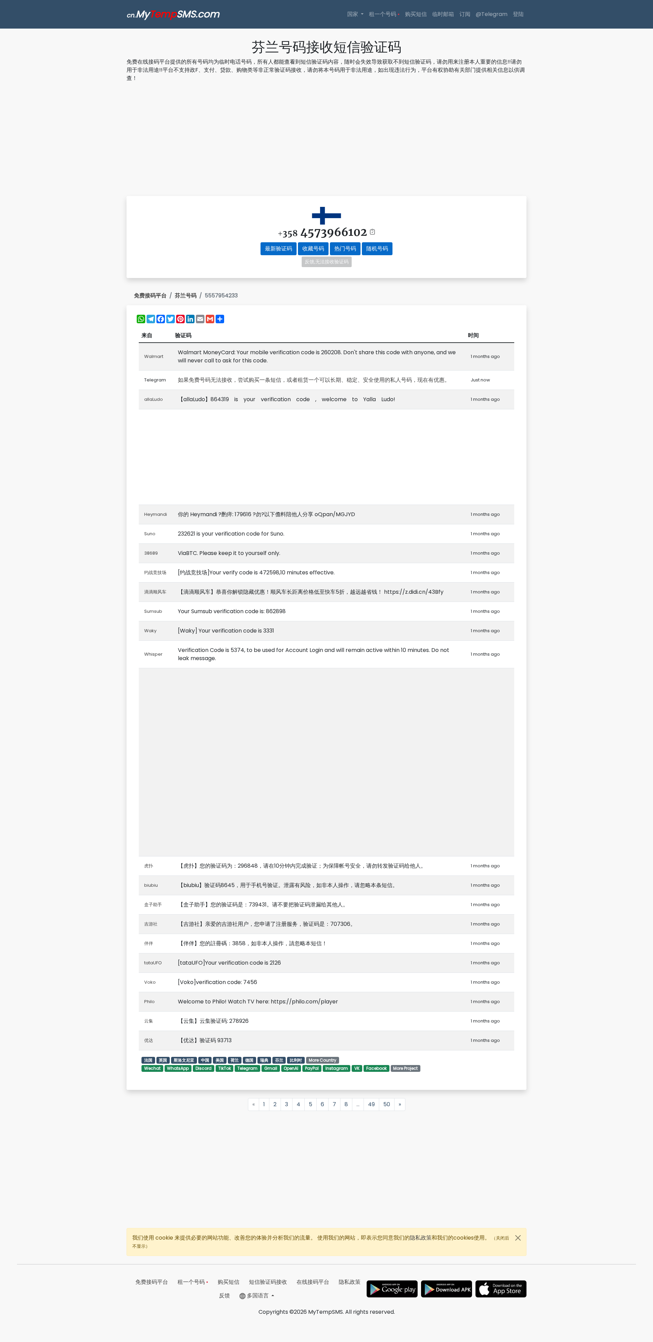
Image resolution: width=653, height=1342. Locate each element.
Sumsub (153, 611)
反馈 (224, 1295)
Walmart (153, 356)
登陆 (518, 14)
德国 (249, 1060)
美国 (220, 1060)
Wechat (152, 1068)
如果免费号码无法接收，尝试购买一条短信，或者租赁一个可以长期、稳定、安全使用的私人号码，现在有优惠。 (314, 380)
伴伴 (148, 943)
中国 (205, 1060)
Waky (150, 630)
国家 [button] (353, 14)
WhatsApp (178, 1068)
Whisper (153, 654)
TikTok (224, 1068)
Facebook (376, 1068)
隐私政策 (421, 1238)
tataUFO (153, 963)
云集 (148, 1021)
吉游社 (150, 924)
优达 (148, 1040)
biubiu (151, 885)
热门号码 (345, 248)
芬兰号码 (186, 295)
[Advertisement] (326, 140)
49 (371, 1104)
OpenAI (291, 1068)
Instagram (336, 1068)
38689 (151, 553)
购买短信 (416, 14)
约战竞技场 (155, 572)
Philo (149, 1001)
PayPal (312, 1068)
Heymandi (155, 514)
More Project (405, 1068)
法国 (148, 1060)
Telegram (247, 1068)
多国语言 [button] (258, 1295)
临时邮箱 (443, 14)
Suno (149, 533)
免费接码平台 (150, 295)
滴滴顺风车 (155, 592)
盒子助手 (153, 904)
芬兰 (279, 1060)
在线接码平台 (313, 1282)
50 (386, 1104)
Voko (150, 982)
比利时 (296, 1060)
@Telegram (491, 14)
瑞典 (264, 1060)
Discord (204, 1068)
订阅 (464, 14)
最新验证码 (278, 248)
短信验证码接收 (268, 1282)
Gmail (270, 1068)
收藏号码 (313, 248)
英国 (163, 1060)
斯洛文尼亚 (184, 1060)
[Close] (518, 1237)
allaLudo (153, 399)
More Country (322, 1060)
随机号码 (377, 248)
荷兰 (235, 1060)
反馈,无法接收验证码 (327, 261)
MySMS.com (173, 14)
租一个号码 (384, 14)
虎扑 (148, 866)
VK (356, 1068)
